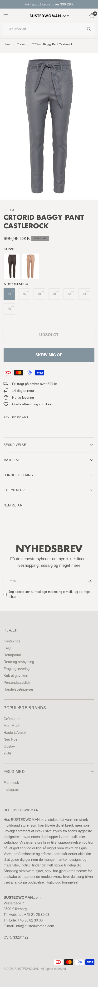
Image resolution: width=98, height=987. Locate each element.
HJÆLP (11, 630)
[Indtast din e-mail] (89, 581)
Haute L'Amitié (15, 732)
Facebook (11, 783)
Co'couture (12, 719)
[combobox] (49, 29)
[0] (91, 16)
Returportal (12, 655)
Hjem (7, 44)
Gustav (9, 746)
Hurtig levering (18, 475)
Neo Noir (10, 739)
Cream (21, 44)
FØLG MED (14, 772)
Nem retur (13, 505)
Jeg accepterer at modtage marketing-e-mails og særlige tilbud (49, 594)
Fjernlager (14, 490)
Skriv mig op (49, 355)
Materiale (13, 460)
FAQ (7, 648)
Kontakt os (12, 641)
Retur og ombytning (19, 662)
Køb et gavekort (16, 676)
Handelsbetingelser (18, 689)
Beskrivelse (15, 445)
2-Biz (8, 753)
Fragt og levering (16, 669)
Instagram (11, 789)
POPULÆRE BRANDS (25, 708)
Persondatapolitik (17, 682)
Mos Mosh (12, 726)
